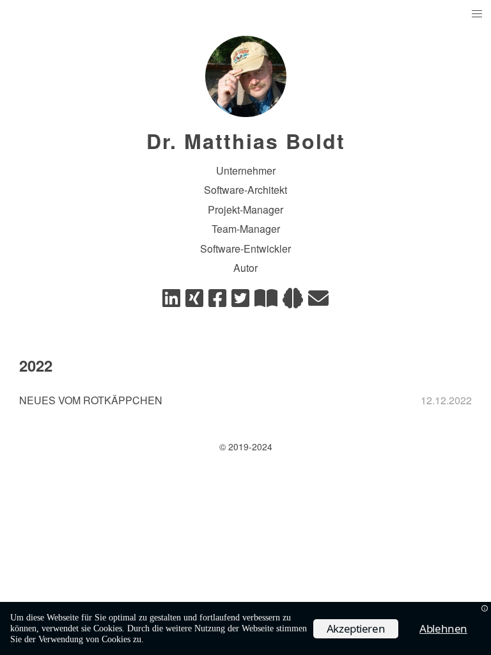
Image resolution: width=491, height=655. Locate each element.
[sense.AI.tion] (293, 301)
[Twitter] (240, 301)
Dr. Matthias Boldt (245, 140)
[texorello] (265, 301)
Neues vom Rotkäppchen (90, 400)
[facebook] (217, 301)
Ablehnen (443, 628)
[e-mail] (318, 301)
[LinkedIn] (171, 301)
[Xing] (194, 301)
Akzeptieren (356, 628)
